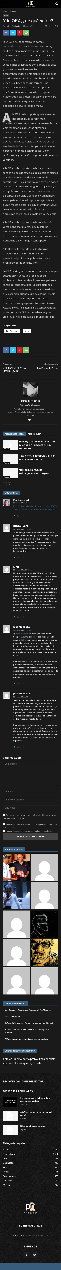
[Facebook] (26, 1255)
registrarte (34, 1063)
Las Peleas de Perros (47, 368)
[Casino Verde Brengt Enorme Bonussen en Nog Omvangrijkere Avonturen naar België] (16, 953)
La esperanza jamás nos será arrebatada (30, 1039)
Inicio (5, 11)
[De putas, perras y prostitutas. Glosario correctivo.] (44, 924)
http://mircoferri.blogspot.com (30, 405)
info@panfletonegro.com (37, 1235)
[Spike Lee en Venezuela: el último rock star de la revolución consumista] (16, 867)
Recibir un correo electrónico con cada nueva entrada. (29, 831)
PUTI (7, 1029)
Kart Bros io (10, 1010)
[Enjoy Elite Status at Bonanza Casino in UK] (44, 896)
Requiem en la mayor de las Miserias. (34, 1010)
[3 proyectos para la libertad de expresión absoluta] (10, 1102)
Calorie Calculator (13, 1023)
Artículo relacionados (14, 434)
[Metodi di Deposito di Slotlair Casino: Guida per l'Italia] (44, 981)
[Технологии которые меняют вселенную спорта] (10, 459)
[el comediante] (44, 953)
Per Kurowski (21, 500)
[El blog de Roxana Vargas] (10, 1130)
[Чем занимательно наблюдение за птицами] (10, 473)
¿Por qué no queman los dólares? (38, 1023)
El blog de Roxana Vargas (32, 1126)
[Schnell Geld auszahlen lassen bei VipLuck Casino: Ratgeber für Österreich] (44, 867)
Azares (13, 11)
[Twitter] (30, 420)
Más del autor (34, 434)
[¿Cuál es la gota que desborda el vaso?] (10, 1116)
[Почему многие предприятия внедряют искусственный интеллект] (10, 445)
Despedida (16, 1016)
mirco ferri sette (14, 26)
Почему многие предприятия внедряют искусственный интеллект (37, 445)
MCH (16, 567)
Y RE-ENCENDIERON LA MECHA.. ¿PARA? (14, 370)
